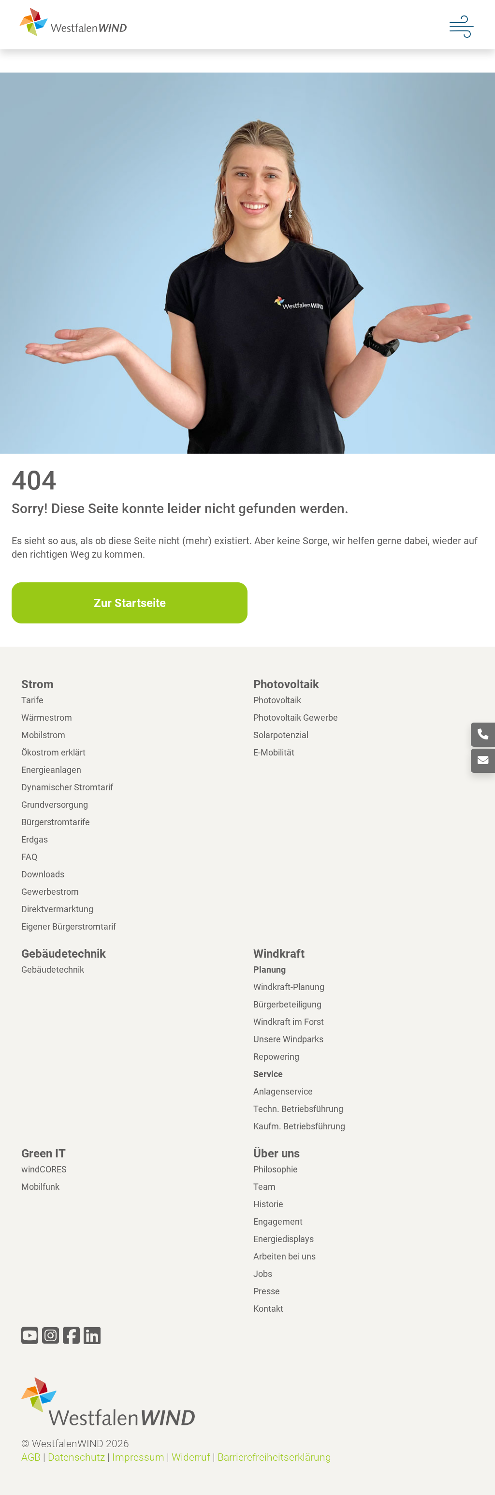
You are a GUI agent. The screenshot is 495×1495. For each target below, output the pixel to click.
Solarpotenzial (280, 735)
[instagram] (50, 1336)
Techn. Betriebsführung (298, 1109)
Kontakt (268, 1308)
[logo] (71, 21)
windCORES (44, 1169)
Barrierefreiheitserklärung (274, 1457)
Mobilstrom (43, 735)
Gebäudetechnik (52, 969)
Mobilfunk (40, 1187)
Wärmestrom (46, 717)
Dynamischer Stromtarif (67, 787)
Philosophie (275, 1169)
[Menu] (462, 25)
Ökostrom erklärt (53, 752)
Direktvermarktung (57, 909)
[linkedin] (92, 1336)
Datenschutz (76, 1457)
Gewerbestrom (50, 892)
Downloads (42, 874)
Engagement (278, 1221)
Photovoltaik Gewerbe (295, 717)
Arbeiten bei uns (284, 1256)
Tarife (32, 700)
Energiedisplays (283, 1239)
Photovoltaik (277, 700)
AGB (31, 1457)
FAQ (29, 857)
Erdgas (34, 839)
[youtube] (29, 1336)
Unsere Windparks (288, 1039)
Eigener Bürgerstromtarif (68, 926)
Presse (266, 1291)
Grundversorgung (54, 804)
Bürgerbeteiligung (287, 1004)
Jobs (262, 1274)
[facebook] (71, 1336)
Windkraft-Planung (288, 987)
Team (264, 1187)
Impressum (138, 1457)
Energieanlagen (51, 770)
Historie (268, 1204)
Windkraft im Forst (288, 1022)
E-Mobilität (273, 752)
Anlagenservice (283, 1091)
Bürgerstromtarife (55, 822)
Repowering (276, 1056)
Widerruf (191, 1457)
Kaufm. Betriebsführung (299, 1126)
